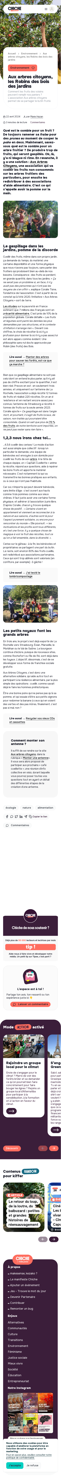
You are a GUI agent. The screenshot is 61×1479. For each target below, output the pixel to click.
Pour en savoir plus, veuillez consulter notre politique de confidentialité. (29, 1456)
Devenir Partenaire (22, 1297)
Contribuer (17, 1303)
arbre (33, 459)
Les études (10, 306)
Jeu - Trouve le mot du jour (28, 1291)
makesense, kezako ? (23, 1273)
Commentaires (37, 122)
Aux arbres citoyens (23, 754)
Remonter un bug (21, 1308)
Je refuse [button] (32, 1465)
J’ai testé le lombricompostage (24, 574)
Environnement (29, 53)
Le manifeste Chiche (23, 1279)
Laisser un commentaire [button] (33, 1004)
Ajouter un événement (25, 1285)
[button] (38, 816)
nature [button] (27, 807)
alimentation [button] (45, 807)
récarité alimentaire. (17, 313)
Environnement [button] (19, 67)
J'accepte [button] (15, 1465)
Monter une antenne (35, 758)
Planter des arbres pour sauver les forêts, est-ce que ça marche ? (30, 360)
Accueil (12, 53)
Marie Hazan (36, 116)
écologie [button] (11, 807)
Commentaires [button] (20, 825)
